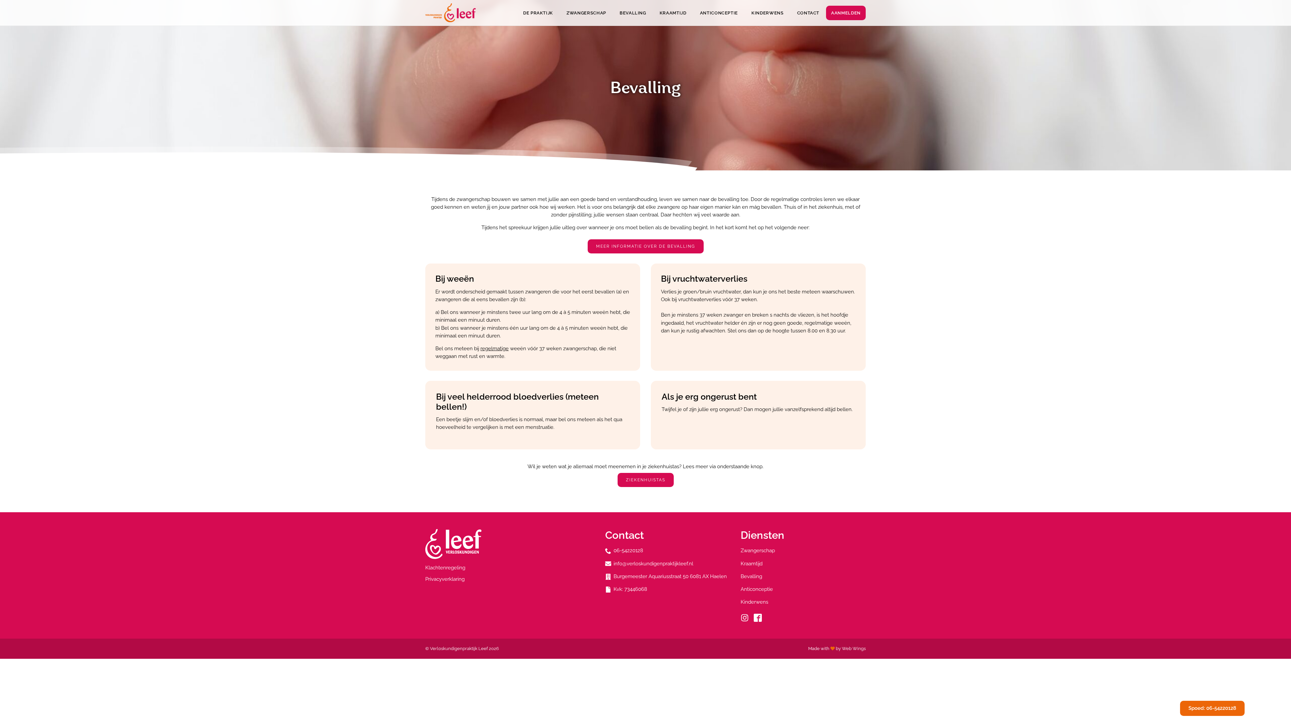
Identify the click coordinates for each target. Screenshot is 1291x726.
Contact (808, 12)
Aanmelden (846, 12)
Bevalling (633, 12)
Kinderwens (767, 12)
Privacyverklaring (445, 579)
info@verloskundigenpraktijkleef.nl (653, 564)
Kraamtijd (673, 12)
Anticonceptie (719, 12)
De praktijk (538, 12)
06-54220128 (628, 551)
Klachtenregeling (445, 568)
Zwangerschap (586, 12)
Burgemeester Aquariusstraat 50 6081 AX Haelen (670, 576)
